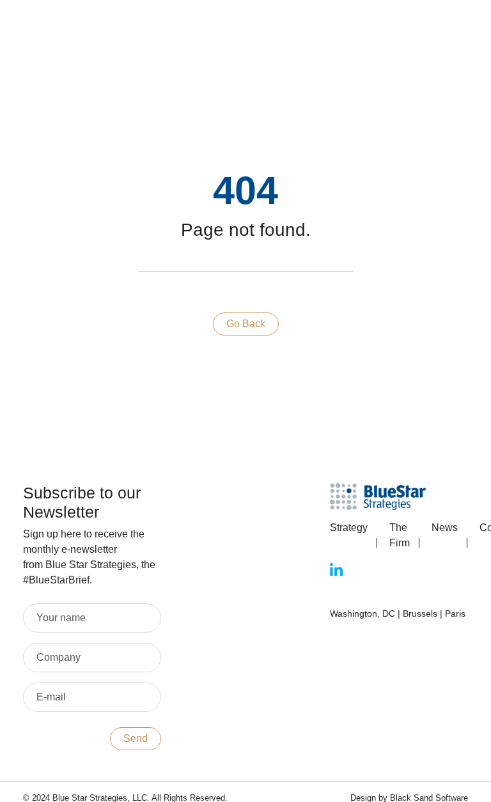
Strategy (349, 527)
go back (245, 323)
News (445, 527)
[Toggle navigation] (308, 26)
